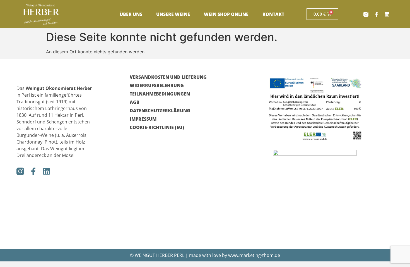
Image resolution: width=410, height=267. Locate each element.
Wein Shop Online (226, 14)
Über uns (131, 14)
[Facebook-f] (376, 14)
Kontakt (273, 14)
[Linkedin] (387, 14)
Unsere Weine (173, 14)
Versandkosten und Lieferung (168, 77)
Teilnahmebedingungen (160, 94)
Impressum (143, 119)
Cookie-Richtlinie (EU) (157, 127)
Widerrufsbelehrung (157, 85)
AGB (134, 102)
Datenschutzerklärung (160, 110)
